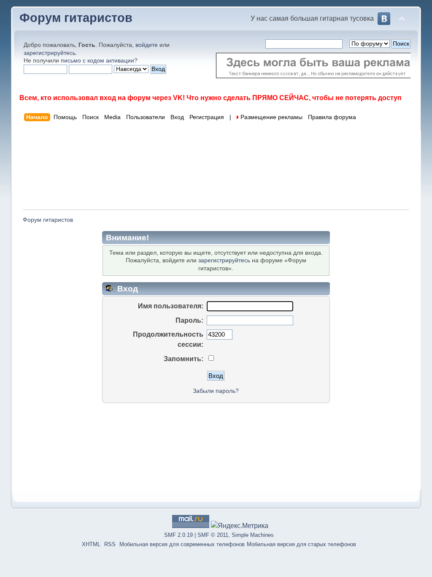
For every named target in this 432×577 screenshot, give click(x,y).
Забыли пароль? (216, 391)
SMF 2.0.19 (178, 535)
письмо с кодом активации (97, 60)
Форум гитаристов (75, 17)
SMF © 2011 (212, 535)
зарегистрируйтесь (50, 52)
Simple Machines (253, 535)
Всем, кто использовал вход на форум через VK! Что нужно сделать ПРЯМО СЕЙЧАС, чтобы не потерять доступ (210, 97)
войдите (146, 44)
